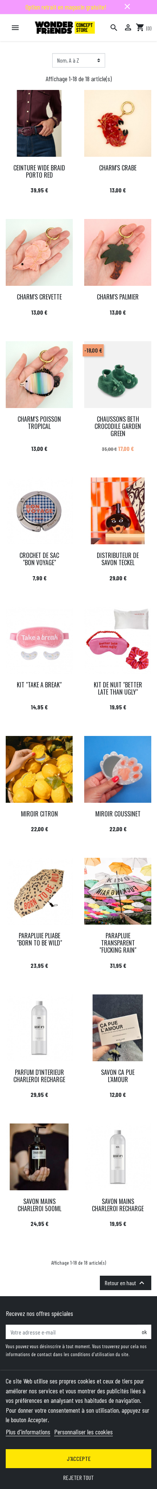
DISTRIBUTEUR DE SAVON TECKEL (118, 559)
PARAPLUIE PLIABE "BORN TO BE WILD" (39, 939)
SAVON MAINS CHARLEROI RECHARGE (118, 1205)
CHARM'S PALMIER (118, 296)
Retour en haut (125, 1282)
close (127, 6)
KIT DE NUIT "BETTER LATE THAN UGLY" (118, 688)
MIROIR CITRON (39, 813)
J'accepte (79, 1458)
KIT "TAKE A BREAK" (39, 684)
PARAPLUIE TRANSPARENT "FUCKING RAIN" (117, 943)
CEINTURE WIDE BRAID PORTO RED (39, 171)
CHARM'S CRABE (117, 167)
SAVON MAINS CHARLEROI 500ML (39, 1205)
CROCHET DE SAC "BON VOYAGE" (39, 559)
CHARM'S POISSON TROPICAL (39, 422)
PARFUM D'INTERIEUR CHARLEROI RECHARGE (39, 1076)
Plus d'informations (28, 1432)
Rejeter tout (78, 1477)
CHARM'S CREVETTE (39, 296)
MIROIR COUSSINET (118, 813)
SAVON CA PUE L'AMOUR (118, 1076)
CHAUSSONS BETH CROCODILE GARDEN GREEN (118, 426)
